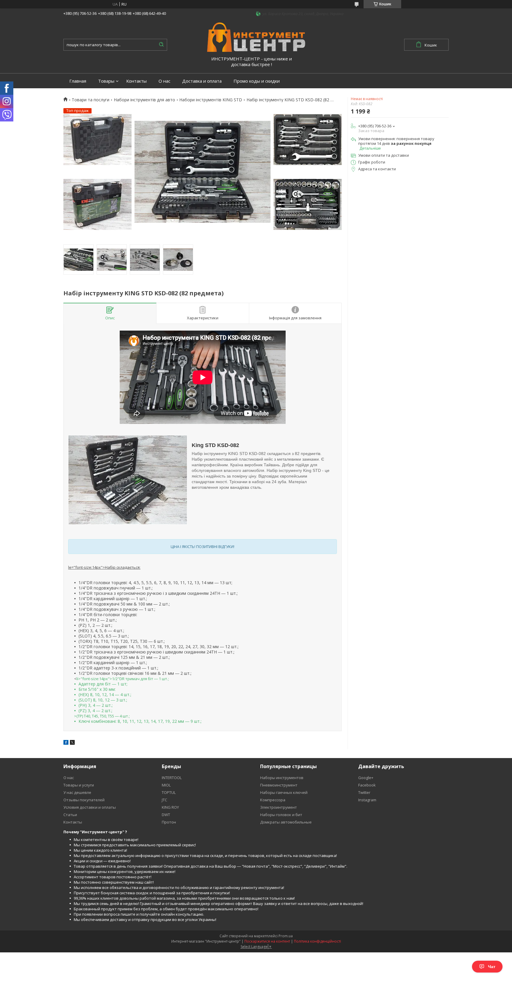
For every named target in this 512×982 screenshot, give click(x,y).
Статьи (70, 814)
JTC (164, 799)
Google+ (365, 777)
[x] (72, 743)
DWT (166, 814)
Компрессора (272, 799)
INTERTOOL (172, 777)
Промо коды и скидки (256, 81)
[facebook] (65, 743)
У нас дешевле (77, 792)
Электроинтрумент (278, 807)
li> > (137, 700)
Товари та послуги (90, 99)
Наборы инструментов (281, 777)
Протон (169, 822)
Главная (77, 81)
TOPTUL (169, 792)
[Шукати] (161, 45)
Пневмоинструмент (278, 785)
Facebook (367, 785)
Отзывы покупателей (84, 799)
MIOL (166, 785)
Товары (106, 81)
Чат (491, 966)
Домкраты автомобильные (286, 822)
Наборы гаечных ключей (284, 792)
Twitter (364, 792)
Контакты (136, 81)
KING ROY (170, 807)
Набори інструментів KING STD (210, 99)
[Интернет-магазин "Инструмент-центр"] (256, 36)
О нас (164, 81)
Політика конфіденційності (317, 941)
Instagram (367, 799)
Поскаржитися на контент (267, 941)
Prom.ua (286, 935)
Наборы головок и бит (281, 814)
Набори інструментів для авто (144, 99)
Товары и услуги (78, 785)
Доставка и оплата (202, 81)
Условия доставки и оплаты (89, 807)
